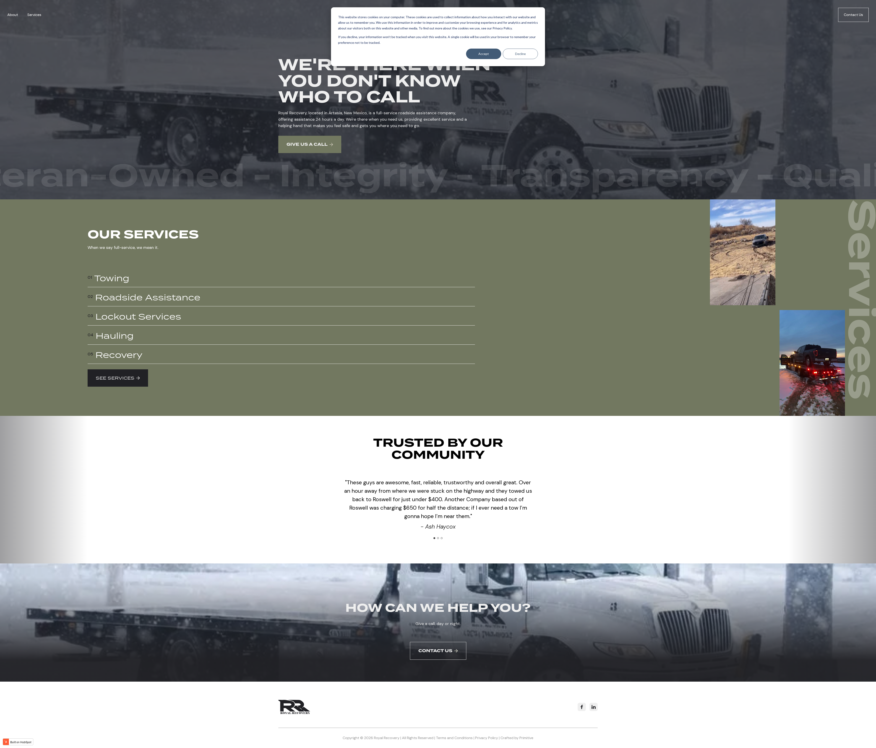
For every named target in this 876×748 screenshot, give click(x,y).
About (12, 14)
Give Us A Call (307, 144)
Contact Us (853, 14)
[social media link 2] (593, 707)
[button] (434, 538)
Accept (483, 54)
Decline (520, 54)
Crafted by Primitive (517, 737)
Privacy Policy (502, 28)
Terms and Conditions (454, 737)
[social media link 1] (582, 707)
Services (34, 14)
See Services (115, 378)
